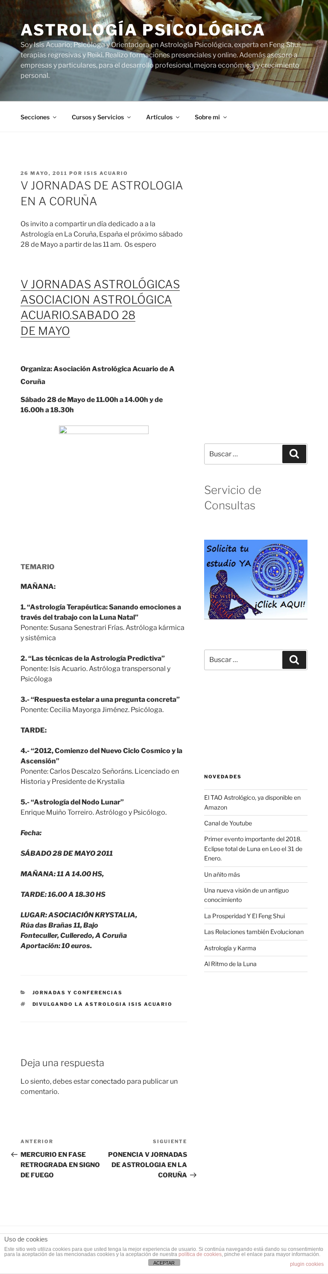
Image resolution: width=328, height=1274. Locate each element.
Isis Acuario (106, 173)
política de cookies (200, 1254)
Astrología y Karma (230, 948)
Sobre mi (207, 117)
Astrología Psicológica (143, 30)
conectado (108, 1081)
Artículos (159, 117)
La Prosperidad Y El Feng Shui (244, 915)
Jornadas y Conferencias (77, 993)
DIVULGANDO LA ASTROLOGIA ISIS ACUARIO (102, 1004)
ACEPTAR (164, 1262)
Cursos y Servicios (98, 117)
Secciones (35, 117)
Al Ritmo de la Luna (230, 963)
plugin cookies (307, 1264)
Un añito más (222, 874)
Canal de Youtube (228, 823)
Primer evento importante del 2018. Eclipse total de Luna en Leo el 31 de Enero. (253, 848)
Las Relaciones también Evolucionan (254, 931)
